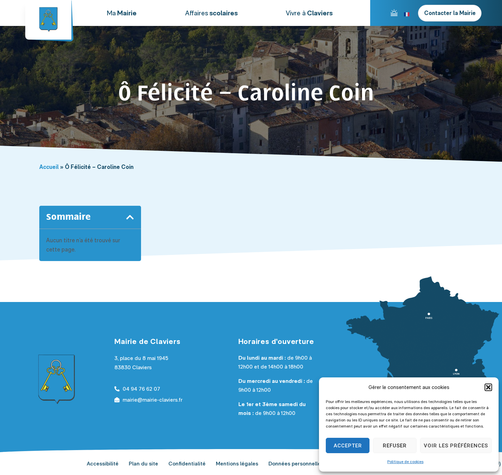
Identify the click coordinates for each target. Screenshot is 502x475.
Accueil (49, 166)
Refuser (395, 446)
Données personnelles (295, 463)
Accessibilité (102, 463)
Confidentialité (187, 463)
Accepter (348, 446)
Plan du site (143, 463)
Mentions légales (237, 463)
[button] (488, 387)
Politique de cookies (405, 461)
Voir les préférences (456, 446)
